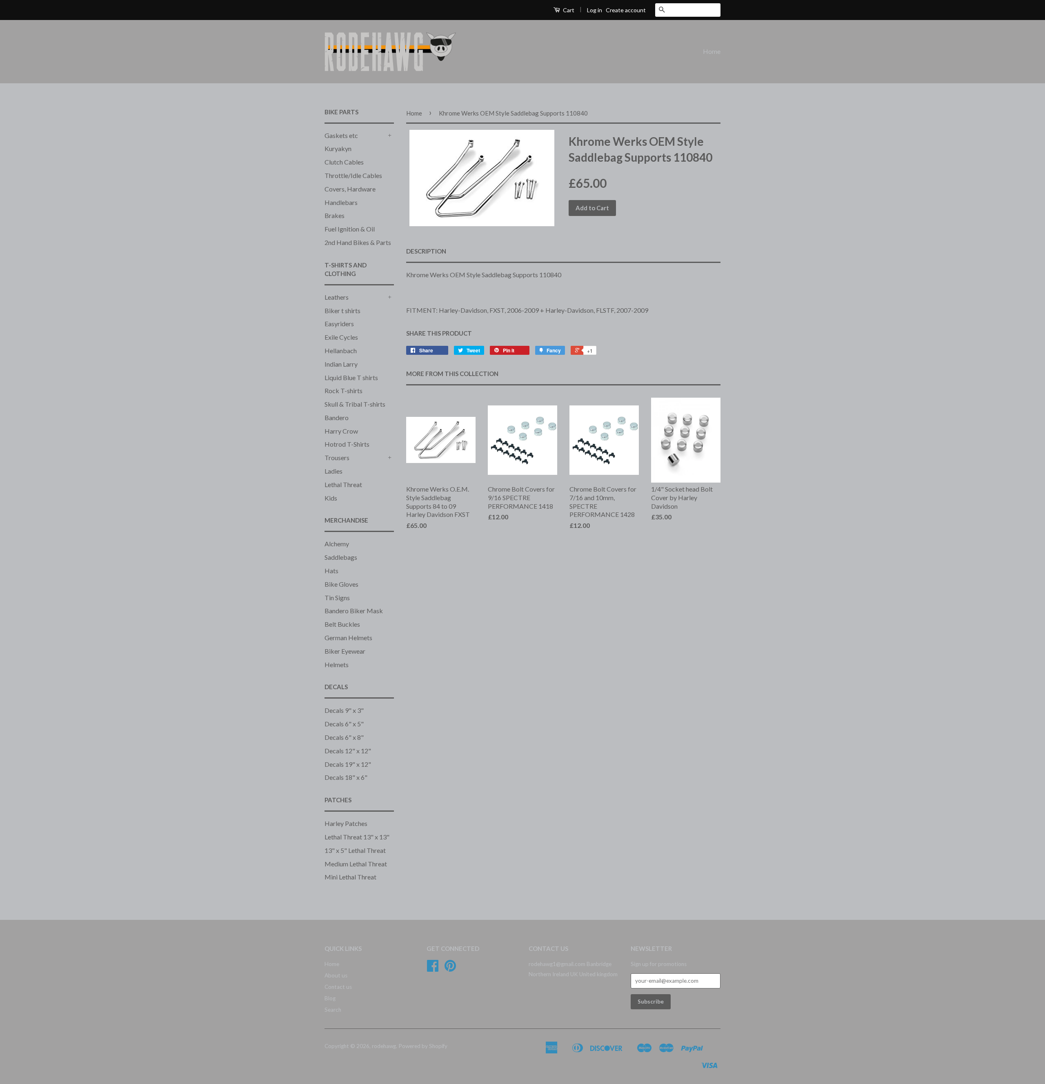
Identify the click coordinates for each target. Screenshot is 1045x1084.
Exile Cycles (341, 337)
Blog (330, 998)
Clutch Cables (344, 162)
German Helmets (348, 637)
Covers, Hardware (350, 189)
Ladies (333, 471)
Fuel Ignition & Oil (350, 229)
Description (426, 251)
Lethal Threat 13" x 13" (357, 837)
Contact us (338, 987)
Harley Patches (346, 823)
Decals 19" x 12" (348, 764)
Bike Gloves (341, 584)
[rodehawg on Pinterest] (450, 968)
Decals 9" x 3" (344, 710)
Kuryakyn (338, 148)
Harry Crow (341, 431)
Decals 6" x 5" (344, 724)
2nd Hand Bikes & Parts (358, 242)
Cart (568, 10)
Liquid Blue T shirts (351, 377)
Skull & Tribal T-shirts (355, 404)
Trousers (337, 457)
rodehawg (384, 1046)
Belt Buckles (342, 624)
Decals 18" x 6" (346, 777)
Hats (331, 570)
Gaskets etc (341, 135)
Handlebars (341, 202)
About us (336, 975)
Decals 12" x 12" (348, 751)
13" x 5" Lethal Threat (355, 850)
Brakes (335, 215)
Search (333, 1009)
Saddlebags (341, 557)
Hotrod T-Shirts (347, 444)
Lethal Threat (343, 484)
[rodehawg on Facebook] (433, 968)
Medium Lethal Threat (356, 864)
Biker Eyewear (345, 651)
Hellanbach (341, 350)
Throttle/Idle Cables (353, 175)
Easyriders (339, 323)
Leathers (337, 297)
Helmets (337, 664)
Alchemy (337, 544)
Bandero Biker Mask (354, 610)
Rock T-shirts (343, 390)
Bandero (337, 417)
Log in (594, 10)
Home (711, 51)
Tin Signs (337, 597)
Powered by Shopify (422, 1046)
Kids (331, 498)
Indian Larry (341, 364)
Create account (626, 10)
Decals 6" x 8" (344, 737)
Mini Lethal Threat (350, 877)
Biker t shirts (342, 310)
